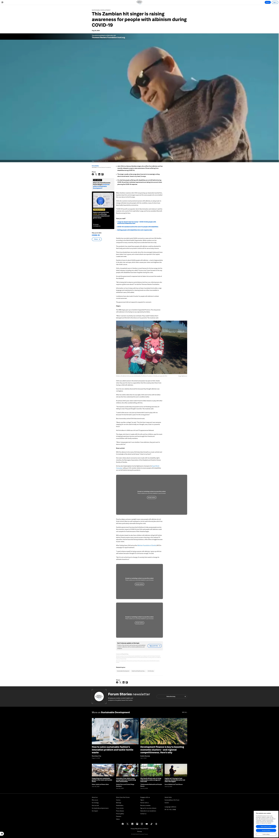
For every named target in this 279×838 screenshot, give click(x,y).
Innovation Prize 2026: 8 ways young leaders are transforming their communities (126, 780)
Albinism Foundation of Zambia (146, 545)
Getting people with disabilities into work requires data (134, 230)
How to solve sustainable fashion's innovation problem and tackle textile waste (112, 749)
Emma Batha (95, 166)
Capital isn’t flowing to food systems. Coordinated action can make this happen (175, 780)
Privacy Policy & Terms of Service (139, 828)
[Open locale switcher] (2, 834)
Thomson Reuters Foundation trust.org (108, 37)
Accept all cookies (266, 830)
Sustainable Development (101, 10)
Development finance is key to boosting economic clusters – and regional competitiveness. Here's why (162, 749)
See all (184, 712)
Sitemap (139, 831)
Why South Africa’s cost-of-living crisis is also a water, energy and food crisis (150, 780)
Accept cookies (151, 497)
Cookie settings (266, 834)
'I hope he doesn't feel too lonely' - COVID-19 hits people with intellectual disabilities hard (136, 222)
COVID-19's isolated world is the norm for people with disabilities (137, 226)
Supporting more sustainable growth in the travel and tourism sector (102, 780)
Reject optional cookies (266, 826)
